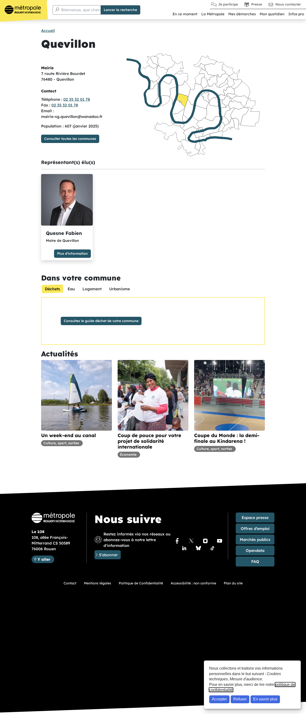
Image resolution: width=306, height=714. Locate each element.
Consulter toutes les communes (70, 139)
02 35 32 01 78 (76, 99)
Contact (70, 583)
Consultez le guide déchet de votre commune (101, 321)
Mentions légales (97, 583)
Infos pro (296, 14)
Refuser (240, 699)
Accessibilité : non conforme (193, 583)
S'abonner (108, 554)
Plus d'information (72, 253)
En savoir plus (265, 699)
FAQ (255, 561)
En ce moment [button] (185, 14)
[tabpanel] (153, 321)
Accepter (219, 699)
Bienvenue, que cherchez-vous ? (91, 9)
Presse (256, 4)
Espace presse (255, 517)
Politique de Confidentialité (141, 583)
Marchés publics (255, 539)
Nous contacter (288, 4)
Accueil (48, 30)
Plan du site (233, 583)
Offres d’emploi (255, 528)
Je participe (228, 4)
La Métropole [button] (212, 14)
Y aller (45, 559)
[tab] (52, 289)
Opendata (255, 550)
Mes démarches (242, 14)
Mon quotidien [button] (272, 14)
